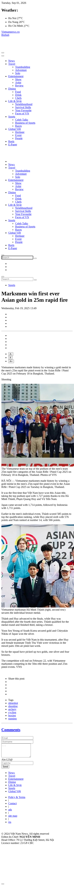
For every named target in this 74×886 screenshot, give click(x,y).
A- (11, 354)
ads (10, 809)
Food (18, 91)
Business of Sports (25, 122)
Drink (18, 94)
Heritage (19, 132)
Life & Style (15, 101)
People (19, 138)
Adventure (21, 70)
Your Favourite (23, 110)
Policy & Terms (16, 797)
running (12, 718)
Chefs (18, 98)
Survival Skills (23, 107)
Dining (12, 88)
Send (5, 766)
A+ (11, 361)
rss (9, 822)
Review (19, 85)
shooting (13, 706)
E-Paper (12, 144)
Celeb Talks (21, 119)
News (11, 60)
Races (18, 125)
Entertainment (15, 76)
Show (18, 79)
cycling (12, 712)
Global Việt (14, 129)
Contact (12, 803)
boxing (12, 715)
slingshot (13, 703)
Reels (11, 141)
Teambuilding (22, 66)
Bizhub (5, 34)
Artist (18, 82)
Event (18, 135)
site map (12, 815)
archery (12, 709)
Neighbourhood (23, 104)
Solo (17, 73)
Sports (11, 116)
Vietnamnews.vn (10, 31)
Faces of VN (22, 113)
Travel (11, 63)
